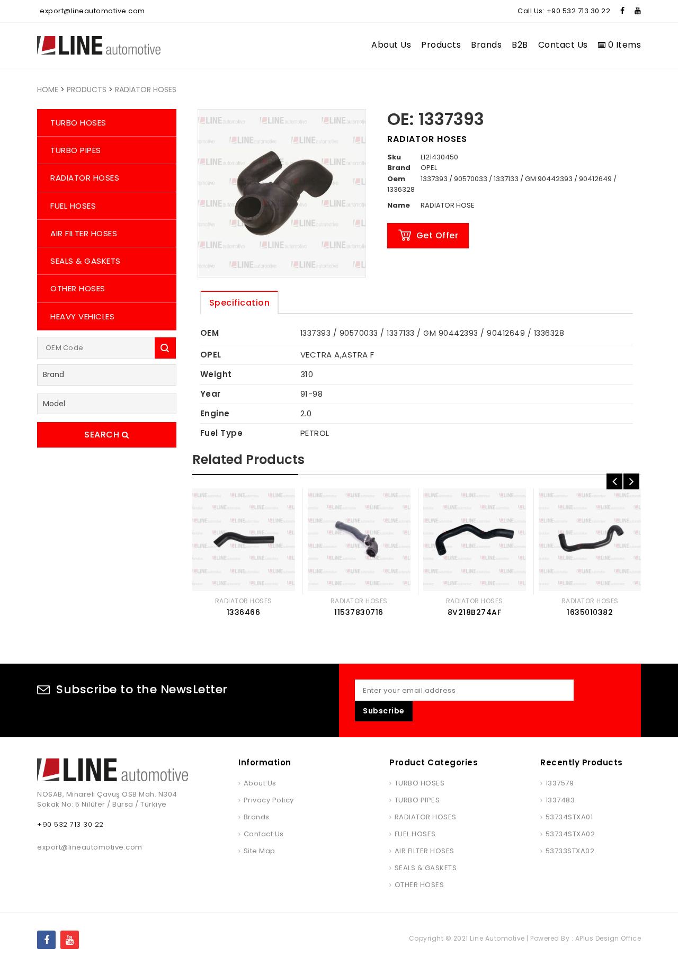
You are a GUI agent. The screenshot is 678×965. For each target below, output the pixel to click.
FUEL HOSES (73, 205)
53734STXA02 (570, 834)
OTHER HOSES (77, 288)
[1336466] (243, 539)
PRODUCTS (86, 89)
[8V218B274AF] (474, 539)
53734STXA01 (569, 817)
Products (441, 45)
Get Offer (437, 235)
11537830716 (358, 612)
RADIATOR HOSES (145, 89)
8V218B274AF (475, 612)
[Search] (165, 348)
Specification (239, 303)
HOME (47, 89)
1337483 (560, 800)
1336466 (244, 612)
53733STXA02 (570, 851)
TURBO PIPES (75, 150)
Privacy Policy (269, 800)
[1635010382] (590, 539)
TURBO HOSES (78, 122)
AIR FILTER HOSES (83, 233)
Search (103, 434)
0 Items (623, 45)
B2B (520, 45)
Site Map (259, 851)
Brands (486, 45)
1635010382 (590, 612)
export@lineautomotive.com (92, 11)
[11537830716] (359, 539)
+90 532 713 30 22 (579, 11)
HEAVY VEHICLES (82, 316)
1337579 (560, 783)
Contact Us (563, 45)
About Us (391, 45)
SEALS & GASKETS (85, 260)
